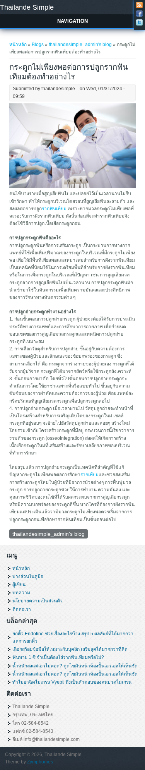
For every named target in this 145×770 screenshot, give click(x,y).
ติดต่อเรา (21, 609)
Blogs (38, 44)
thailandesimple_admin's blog (80, 44)
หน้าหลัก (18, 44)
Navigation (72, 21)
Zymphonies (40, 762)
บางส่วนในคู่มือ (27, 576)
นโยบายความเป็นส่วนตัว (37, 601)
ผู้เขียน (19, 584)
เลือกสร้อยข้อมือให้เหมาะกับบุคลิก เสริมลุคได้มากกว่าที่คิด (70, 649)
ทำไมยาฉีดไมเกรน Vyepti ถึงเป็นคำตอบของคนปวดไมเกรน (71, 682)
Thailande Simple (27, 7)
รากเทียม (89, 474)
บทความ (21, 592)
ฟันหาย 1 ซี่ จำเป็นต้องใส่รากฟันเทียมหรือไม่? (58, 657)
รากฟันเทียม (54, 208)
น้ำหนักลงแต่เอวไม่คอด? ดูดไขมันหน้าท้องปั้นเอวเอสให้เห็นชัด (75, 666)
